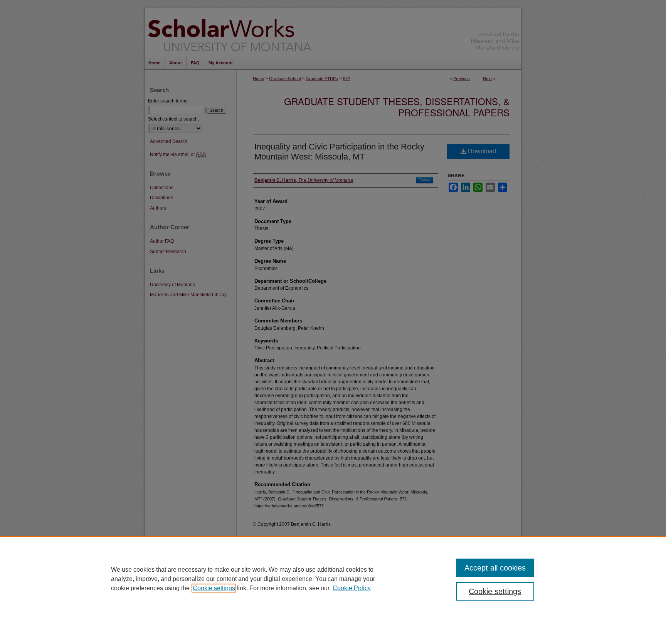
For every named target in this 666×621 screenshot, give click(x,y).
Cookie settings (214, 588)
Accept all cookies (495, 568)
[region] (333, 578)
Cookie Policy (352, 588)
